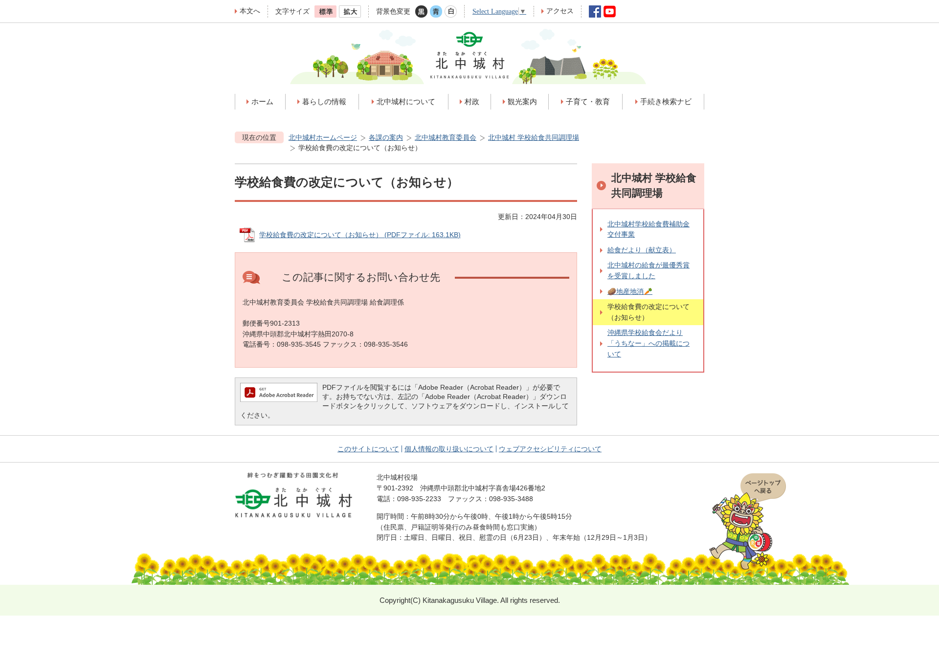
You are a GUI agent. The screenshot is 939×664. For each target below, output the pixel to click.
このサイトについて (368, 449)
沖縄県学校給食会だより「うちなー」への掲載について (648, 343)
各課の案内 (386, 137)
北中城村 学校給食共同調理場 (533, 137)
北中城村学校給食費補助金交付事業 (648, 229)
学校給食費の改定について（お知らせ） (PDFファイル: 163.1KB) (360, 235)
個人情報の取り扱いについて (448, 449)
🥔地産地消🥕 (629, 291)
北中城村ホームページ (323, 137)
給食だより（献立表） (641, 250)
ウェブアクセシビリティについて (550, 449)
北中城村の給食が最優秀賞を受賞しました (648, 270)
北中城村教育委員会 (445, 137)
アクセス (560, 11)
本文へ (250, 11)
